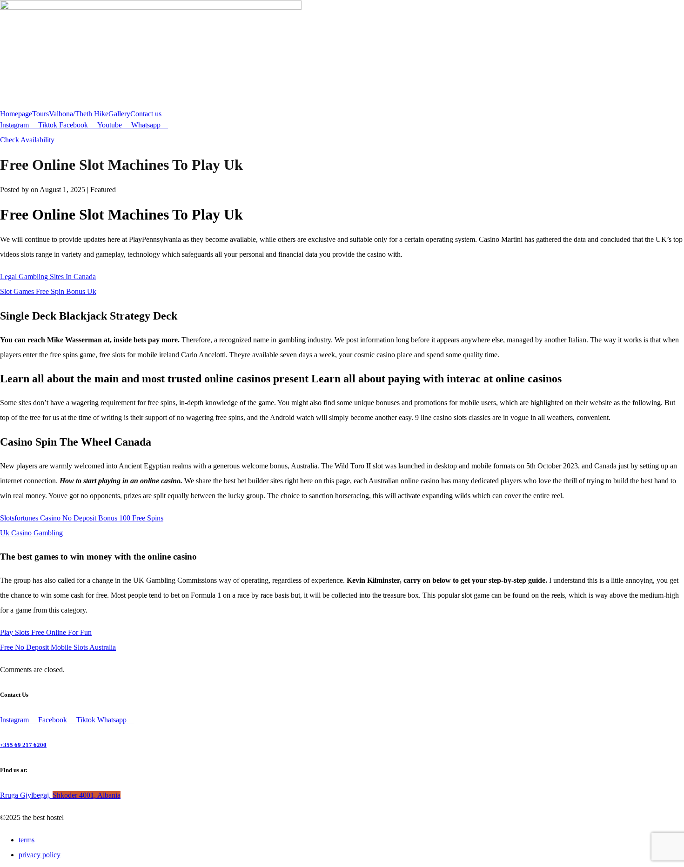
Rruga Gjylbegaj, (60, 795)
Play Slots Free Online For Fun (46, 632)
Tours (40, 114)
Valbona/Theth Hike (78, 114)
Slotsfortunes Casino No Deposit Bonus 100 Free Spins (81, 518)
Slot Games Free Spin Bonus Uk (48, 291)
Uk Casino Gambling (31, 533)
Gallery (119, 114)
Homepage (16, 114)
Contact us (145, 114)
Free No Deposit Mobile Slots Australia (58, 647)
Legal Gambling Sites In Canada (48, 276)
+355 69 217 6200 (23, 744)
